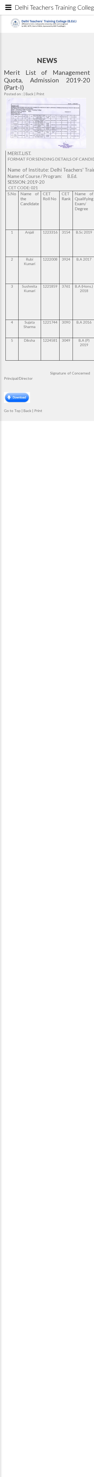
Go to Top (12, 410)
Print (40, 94)
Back (29, 94)
